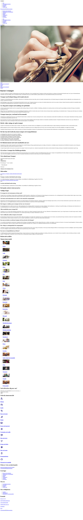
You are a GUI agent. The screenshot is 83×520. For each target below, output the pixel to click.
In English (4, 485)
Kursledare (5, 479)
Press (1, 508)
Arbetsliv (4, 475)
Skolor (4, 476)
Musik (1, 84)
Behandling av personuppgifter (8, 493)
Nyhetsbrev (2, 506)
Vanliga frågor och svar (4, 504)
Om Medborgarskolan (7, 484)
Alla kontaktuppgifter (4, 502)
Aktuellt (4, 478)
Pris (12, 168)
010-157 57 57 (3, 498)
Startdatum (9, 168)
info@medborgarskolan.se (5, 500)
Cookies (4, 491)
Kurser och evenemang (4, 83)
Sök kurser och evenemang (5, 390)
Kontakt (4, 486)
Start (1, 82)
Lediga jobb (5, 487)
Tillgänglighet (5, 492)
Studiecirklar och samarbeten (8, 474)
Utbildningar (5, 477)
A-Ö (5, 168)
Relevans (2, 168)
